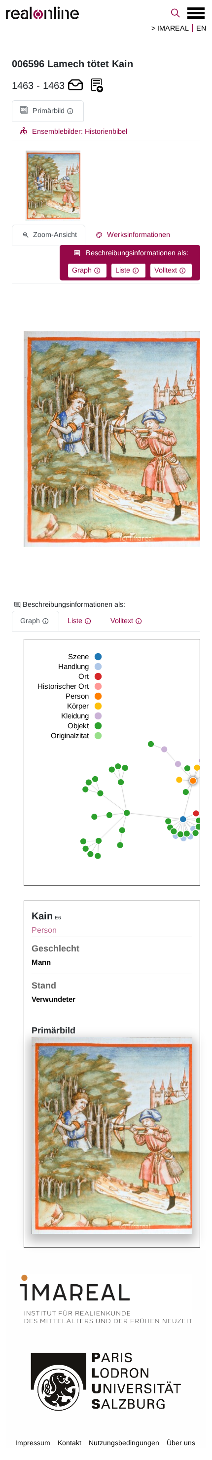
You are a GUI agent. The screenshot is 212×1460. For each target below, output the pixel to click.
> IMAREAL (170, 28)
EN (201, 28)
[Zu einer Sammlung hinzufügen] (97, 85)
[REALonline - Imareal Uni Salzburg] (106, 12)
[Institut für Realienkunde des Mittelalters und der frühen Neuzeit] (106, 1299)
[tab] (48, 110)
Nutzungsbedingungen (124, 1443)
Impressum (32, 1443)
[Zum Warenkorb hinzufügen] (75, 85)
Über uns (181, 1443)
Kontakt (69, 1443)
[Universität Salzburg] (106, 1381)
